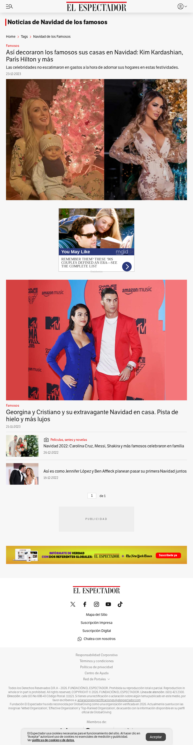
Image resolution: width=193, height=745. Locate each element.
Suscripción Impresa (96, 623)
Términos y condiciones (97, 661)
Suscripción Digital (96, 631)
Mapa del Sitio (96, 615)
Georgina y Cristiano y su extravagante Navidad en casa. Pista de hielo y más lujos (92, 415)
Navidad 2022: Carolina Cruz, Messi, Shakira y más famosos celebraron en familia (113, 446)
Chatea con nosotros (100, 639)
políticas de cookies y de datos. (53, 740)
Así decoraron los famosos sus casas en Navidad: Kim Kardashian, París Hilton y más (94, 56)
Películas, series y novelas (69, 440)
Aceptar (156, 737)
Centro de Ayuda (97, 673)
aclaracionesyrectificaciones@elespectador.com (109, 700)
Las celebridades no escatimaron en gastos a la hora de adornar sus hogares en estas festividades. (92, 67)
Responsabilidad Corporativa (97, 655)
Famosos (12, 46)
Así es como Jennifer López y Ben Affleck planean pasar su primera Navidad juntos (115, 471)
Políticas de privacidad (96, 667)
